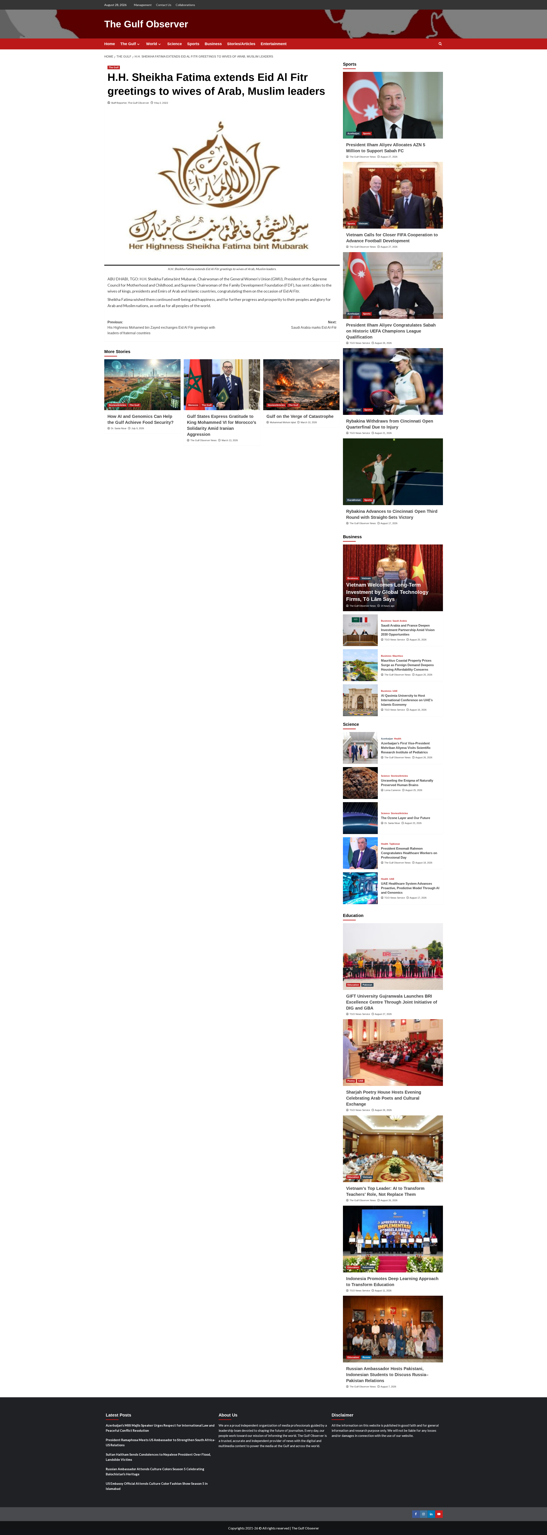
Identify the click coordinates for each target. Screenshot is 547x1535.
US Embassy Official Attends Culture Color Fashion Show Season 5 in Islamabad (157, 1486)
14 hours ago (387, 606)
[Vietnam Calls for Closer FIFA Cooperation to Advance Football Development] (393, 195)
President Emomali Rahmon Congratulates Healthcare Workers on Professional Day (409, 853)
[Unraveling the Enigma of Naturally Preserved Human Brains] (360, 783)
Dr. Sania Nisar (118, 428)
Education (353, 984)
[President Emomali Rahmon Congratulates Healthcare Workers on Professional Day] (360, 853)
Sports (193, 44)
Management (143, 5)
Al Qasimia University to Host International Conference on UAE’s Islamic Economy (407, 700)
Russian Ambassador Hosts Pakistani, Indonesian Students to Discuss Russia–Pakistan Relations (387, 1374)
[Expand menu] (138, 44)
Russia (366, 1357)
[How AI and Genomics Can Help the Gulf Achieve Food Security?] (142, 384)
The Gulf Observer (146, 24)
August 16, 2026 (418, 709)
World (151, 44)
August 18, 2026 (423, 862)
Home (109, 44)
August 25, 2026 (418, 639)
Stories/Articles (241, 44)
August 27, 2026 (389, 156)
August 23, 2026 (413, 823)
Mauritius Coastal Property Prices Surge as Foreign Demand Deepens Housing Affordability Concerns (407, 665)
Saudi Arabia (400, 621)
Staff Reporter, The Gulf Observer (130, 102)
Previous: (161, 327)
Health (397, 739)
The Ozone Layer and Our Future (405, 818)
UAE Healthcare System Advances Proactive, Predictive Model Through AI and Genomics (410, 888)
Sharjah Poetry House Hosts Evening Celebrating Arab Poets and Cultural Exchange (383, 1098)
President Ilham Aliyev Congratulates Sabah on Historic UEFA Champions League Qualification (391, 331)
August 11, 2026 (383, 1290)
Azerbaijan (353, 133)
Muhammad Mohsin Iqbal (283, 422)
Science (174, 44)
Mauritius (398, 656)
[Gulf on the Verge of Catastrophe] (301, 384)
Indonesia (368, 1267)
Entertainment (274, 44)
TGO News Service (360, 343)
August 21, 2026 (383, 433)
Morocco (193, 405)
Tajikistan (394, 844)
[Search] (440, 44)
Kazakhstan (354, 409)
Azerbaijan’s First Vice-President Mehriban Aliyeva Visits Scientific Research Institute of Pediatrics (406, 747)
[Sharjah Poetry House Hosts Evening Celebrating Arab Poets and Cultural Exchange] (393, 1052)
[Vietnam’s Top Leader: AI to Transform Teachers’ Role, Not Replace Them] (393, 1148)
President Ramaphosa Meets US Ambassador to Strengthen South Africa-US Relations (160, 1442)
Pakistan (367, 984)
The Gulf (128, 44)
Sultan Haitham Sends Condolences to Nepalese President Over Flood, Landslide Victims (158, 1456)
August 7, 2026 (388, 1386)
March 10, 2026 (309, 422)
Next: (314, 325)
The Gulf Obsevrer (305, 1528)
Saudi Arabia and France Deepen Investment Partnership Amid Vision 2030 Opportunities (408, 630)
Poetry (351, 1081)
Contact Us (163, 5)
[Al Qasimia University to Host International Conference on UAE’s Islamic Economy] (360, 700)
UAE (395, 691)
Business (213, 44)
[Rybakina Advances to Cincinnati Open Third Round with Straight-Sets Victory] (393, 471)
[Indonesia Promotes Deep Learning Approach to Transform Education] (393, 1239)
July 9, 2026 (137, 428)
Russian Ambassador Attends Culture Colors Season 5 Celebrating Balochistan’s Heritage (155, 1471)
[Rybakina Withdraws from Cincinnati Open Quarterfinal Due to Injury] (393, 381)
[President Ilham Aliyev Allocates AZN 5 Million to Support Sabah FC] (393, 105)
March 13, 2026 (230, 440)
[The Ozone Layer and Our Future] (360, 818)
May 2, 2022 (161, 102)
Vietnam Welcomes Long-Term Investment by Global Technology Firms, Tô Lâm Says (387, 592)
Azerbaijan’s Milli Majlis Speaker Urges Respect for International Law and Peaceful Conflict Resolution (160, 1427)
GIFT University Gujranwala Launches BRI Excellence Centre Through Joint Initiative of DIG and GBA (391, 1002)
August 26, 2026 (383, 343)
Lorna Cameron (392, 790)
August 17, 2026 (389, 523)
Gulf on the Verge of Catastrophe (300, 416)
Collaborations (185, 5)
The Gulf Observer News (203, 440)
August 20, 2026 (423, 674)
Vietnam (363, 223)
